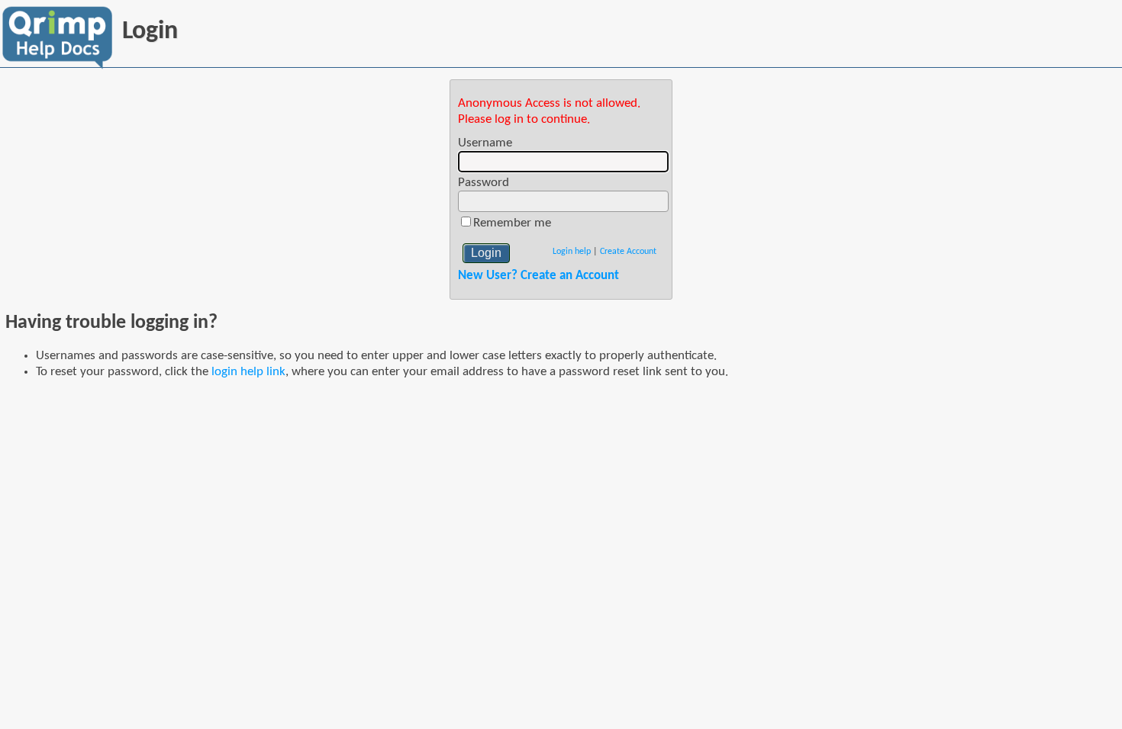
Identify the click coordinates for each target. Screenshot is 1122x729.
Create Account (628, 251)
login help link (248, 371)
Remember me (512, 223)
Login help (572, 251)
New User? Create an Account (538, 275)
